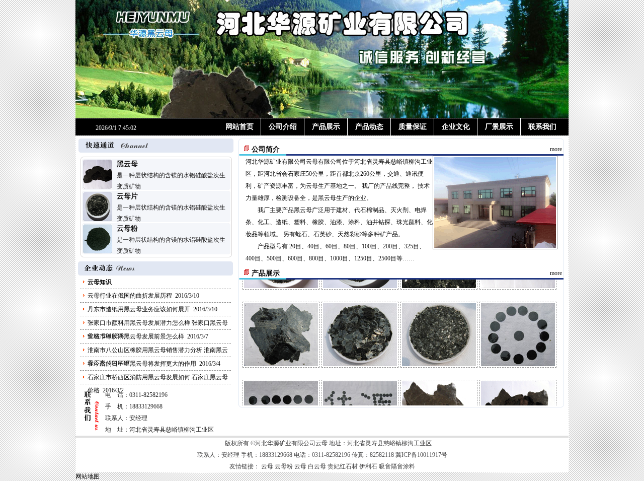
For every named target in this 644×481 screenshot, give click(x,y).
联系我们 (542, 126)
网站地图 (87, 476)
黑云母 (127, 164)
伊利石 (368, 466)
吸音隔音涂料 (397, 466)
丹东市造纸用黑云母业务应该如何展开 (139, 309)
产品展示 (326, 126)
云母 (312, 161)
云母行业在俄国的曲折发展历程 (130, 295)
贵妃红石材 (343, 466)
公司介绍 (283, 126)
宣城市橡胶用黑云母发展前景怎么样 (136, 336)
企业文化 (456, 126)
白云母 (317, 466)
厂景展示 (499, 126)
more (556, 149)
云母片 (127, 196)
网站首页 (239, 126)
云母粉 (127, 228)
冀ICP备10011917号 (421, 454)
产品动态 (369, 126)
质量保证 (412, 126)
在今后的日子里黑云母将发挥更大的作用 (142, 363)
